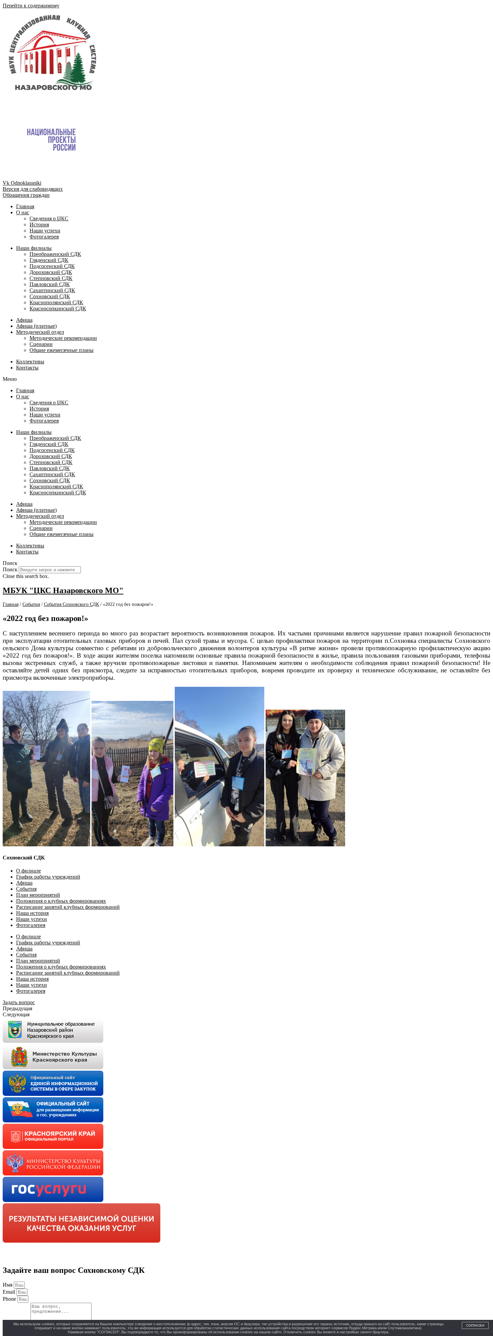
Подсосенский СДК (52, 266)
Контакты (27, 367)
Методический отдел (40, 332)
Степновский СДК (51, 278)
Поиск (10, 569)
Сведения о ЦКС (49, 218)
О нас (22, 212)
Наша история (32, 913)
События (26, 889)
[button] (246, 379)
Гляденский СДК (49, 260)
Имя (8, 1285)
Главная (25, 206)
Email (9, 1292)
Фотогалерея (44, 236)
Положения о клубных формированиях (61, 901)
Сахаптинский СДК (52, 290)
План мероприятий (38, 895)
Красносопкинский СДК (58, 308)
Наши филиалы (34, 248)
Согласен (475, 1325)
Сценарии (41, 344)
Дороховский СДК (51, 272)
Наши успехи (45, 230)
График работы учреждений (48, 877)
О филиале (28, 871)
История (39, 224)
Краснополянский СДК (56, 302)
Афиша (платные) (36, 326)
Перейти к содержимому (31, 5)
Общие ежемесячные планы (62, 350)
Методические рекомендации (63, 338)
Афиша (24, 320)
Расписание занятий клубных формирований (68, 907)
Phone (10, 1299)
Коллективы (30, 361)
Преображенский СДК (55, 254)
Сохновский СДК (50, 296)
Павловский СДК (50, 284)
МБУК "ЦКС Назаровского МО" (63, 590)
